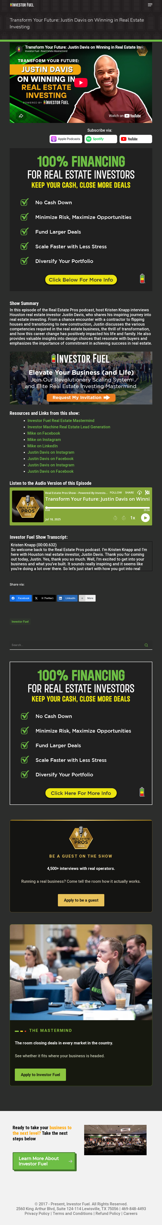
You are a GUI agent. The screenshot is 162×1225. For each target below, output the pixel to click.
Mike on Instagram (44, 439)
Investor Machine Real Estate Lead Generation (68, 427)
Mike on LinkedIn (42, 446)
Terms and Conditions (72, 1213)
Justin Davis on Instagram (50, 452)
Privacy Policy (37, 1213)
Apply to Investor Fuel (40, 1074)
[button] (150, 5)
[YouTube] (135, 141)
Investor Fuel (20, 621)
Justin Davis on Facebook (50, 458)
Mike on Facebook (43, 433)
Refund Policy (108, 1213)
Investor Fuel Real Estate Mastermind (60, 420)
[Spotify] (100, 141)
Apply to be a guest (81, 900)
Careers (130, 1213)
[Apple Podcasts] (65, 141)
